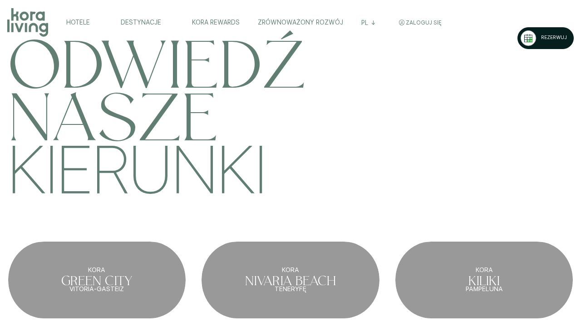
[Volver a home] (27, 22)
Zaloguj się (423, 23)
